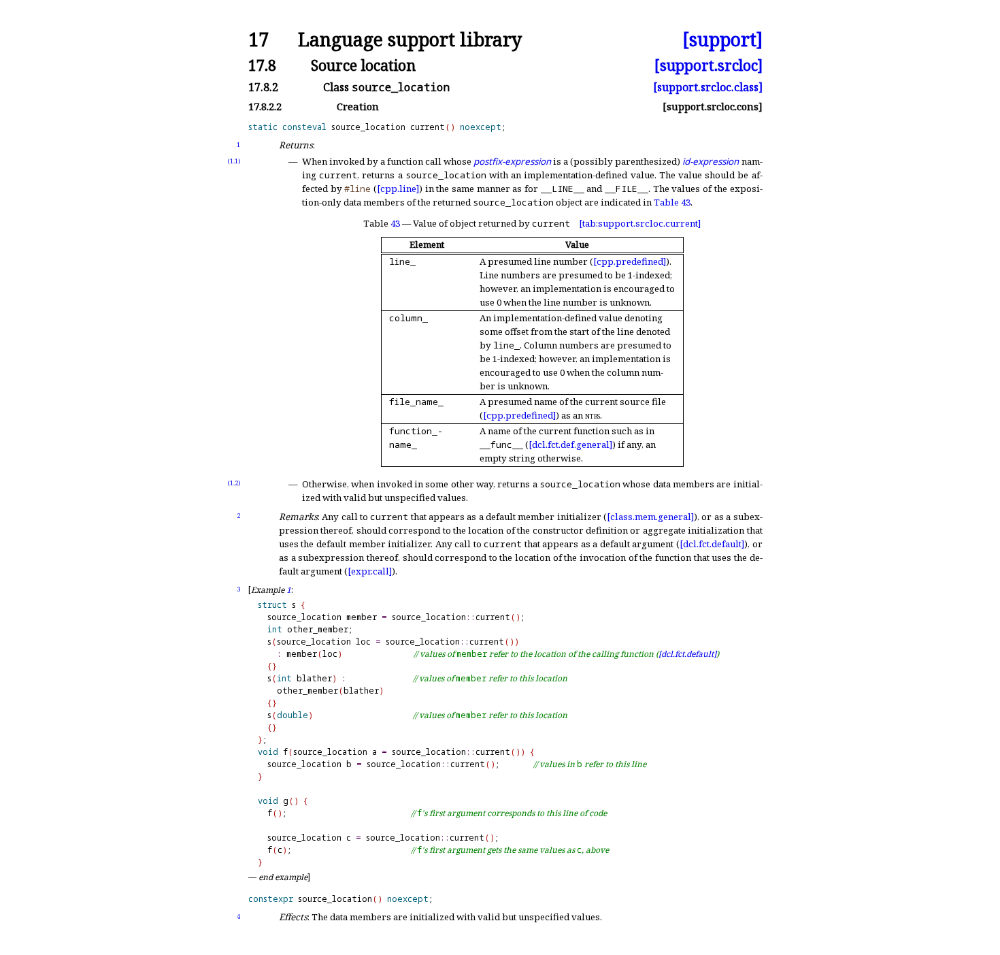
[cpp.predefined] (629, 261)
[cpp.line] (398, 188)
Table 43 (672, 202)
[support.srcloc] (708, 65)
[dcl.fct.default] (712, 544)
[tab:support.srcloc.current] (640, 223)
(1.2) (234, 483)
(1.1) (234, 161)
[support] (722, 40)
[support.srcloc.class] (708, 87)
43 (395, 223)
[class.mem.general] (650, 517)
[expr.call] (370, 571)
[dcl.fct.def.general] (570, 444)
